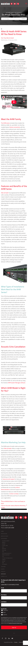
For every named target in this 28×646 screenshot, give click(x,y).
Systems (5, 615)
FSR (3, 551)
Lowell (4, 559)
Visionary (4, 564)
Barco (3, 542)
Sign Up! (14, 627)
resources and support (9, 479)
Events (3, 569)
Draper (4, 548)
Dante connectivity (15, 127)
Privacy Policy (21, 642)
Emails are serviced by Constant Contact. (15, 623)
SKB (3, 562)
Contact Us (4, 576)
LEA (3, 556)
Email (2, 587)
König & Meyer (5, 555)
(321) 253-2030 (9, 527)
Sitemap (15, 642)
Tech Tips (3, 38)
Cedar (3, 544)
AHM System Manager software (16, 383)
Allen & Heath (10, 38)
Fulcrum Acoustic (6, 553)
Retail (4, 612)
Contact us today (13, 494)
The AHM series (5, 123)
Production (5, 610)
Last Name (3, 601)
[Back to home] (10, 3)
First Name (4, 594)
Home (2, 531)
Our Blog (3, 574)
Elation (4, 550)
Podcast (3, 571)
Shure (3, 561)
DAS (3, 547)
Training (3, 566)
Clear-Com (5, 545)
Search (24, 19)
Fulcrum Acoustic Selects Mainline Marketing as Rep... (13, 506)
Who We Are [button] (4, 533)
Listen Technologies (7, 558)
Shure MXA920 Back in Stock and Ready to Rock (13, 502)
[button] (26, 3)
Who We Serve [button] (4, 536)
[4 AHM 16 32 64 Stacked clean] (14, 49)
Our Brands (4, 538)
